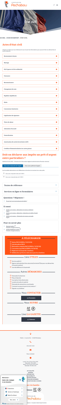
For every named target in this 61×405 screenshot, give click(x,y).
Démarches (30, 374)
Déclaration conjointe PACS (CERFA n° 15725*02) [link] (26, 246)
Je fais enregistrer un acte (12, 229)
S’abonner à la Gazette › (30, 385)
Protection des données (30, 379)
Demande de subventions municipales (23, 284)
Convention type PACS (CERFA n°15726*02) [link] (25, 248)
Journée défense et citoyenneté (21, 267)
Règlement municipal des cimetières (22, 250)
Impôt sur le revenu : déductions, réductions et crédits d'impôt (22, 213)
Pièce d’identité (16, 278)
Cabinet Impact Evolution (41, 402)
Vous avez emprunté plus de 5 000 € (14, 177)
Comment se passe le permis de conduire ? (24, 286)
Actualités (30, 370)
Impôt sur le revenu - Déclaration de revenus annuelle (19, 216)
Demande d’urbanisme (18, 276)
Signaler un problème (18, 288)
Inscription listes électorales (20, 280)
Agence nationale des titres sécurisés (22, 263)
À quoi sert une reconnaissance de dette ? (16, 201)
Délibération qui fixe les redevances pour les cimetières (28, 253)
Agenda (30, 372)
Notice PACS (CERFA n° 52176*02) (22, 242)
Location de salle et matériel (20, 282)
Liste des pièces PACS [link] (18, 244)
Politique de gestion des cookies (30, 381)
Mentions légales (30, 377)
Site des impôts (10, 226)
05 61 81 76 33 (30, 345)
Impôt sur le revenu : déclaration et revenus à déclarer (19, 209)
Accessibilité (30, 376)
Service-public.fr (16, 261)
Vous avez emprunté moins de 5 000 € (14, 173)
